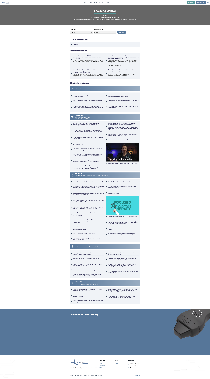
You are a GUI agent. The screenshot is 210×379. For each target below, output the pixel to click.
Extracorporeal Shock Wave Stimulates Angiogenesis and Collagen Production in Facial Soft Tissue (123, 101)
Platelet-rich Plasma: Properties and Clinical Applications (86, 270)
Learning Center (97, 2)
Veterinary (190, 2)
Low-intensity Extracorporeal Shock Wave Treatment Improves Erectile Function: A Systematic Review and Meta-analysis (87, 155)
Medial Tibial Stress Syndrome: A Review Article (119, 181)
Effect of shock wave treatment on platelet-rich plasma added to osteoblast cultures (123, 272)
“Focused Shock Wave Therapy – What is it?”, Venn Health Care (122, 216)
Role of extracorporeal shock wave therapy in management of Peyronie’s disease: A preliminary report (122, 135)
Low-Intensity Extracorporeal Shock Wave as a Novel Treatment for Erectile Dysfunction (88, 143)
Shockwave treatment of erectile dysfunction (118, 139)
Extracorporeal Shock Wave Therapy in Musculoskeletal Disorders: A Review (123, 228)
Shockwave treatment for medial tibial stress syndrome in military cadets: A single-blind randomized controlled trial (121, 234)
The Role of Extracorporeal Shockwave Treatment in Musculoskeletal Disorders (120, 192)
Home (84, 2)
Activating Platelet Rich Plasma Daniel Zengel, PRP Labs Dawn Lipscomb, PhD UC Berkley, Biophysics (87, 253)
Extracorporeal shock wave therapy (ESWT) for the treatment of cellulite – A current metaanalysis (88, 101)
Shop (111, 2)
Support (104, 2)
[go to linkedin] (139, 375)
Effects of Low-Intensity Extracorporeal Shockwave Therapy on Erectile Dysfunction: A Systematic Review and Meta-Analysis (122, 70)
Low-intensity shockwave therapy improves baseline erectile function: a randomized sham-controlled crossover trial (87, 160)
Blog (108, 2)
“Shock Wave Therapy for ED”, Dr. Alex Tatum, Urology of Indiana (123, 163)
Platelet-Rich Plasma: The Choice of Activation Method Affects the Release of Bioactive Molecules (88, 265)
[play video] (122, 152)
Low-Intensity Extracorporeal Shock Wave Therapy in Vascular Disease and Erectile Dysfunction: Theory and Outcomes (87, 149)
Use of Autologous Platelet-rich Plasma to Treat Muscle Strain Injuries (86, 259)
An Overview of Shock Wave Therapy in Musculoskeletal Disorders (88, 181)
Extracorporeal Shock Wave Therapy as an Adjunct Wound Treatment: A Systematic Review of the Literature (121, 297)
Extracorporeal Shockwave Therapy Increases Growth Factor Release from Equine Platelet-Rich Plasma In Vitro (87, 275)
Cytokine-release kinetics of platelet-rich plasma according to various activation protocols (122, 253)
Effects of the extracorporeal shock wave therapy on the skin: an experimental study (123, 107)
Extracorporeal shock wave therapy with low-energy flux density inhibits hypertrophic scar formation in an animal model (88, 301)
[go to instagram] (137, 375)
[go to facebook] (135, 375)
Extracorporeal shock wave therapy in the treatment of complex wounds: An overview (88, 295)
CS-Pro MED (89, 2)
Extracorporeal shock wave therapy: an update (84, 233)
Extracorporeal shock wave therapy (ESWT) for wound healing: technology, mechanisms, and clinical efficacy (87, 290)
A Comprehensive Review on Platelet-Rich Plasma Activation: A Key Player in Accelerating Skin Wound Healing (122, 259)
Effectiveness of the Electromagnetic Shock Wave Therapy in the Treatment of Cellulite (88, 95)
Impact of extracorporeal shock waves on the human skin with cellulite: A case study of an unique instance (122, 95)
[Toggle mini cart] (208, 2)
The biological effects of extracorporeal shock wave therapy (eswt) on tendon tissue (87, 238)
